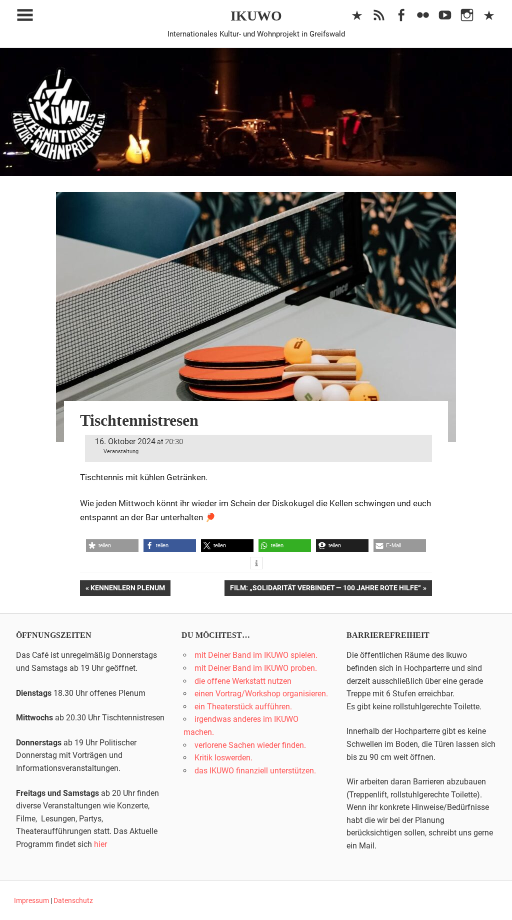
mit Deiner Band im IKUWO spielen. (256, 655)
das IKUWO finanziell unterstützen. (255, 770)
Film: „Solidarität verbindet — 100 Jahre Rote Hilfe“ (325, 589)
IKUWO (256, 16)
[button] (112, 545)
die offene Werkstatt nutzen (243, 681)
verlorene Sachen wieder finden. (250, 745)
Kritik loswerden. (223, 757)
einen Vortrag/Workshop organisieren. (261, 693)
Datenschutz (73, 900)
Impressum (31, 900)
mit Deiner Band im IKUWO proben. (255, 668)
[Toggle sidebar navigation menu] (25, 15)
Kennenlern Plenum (127, 589)
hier (100, 844)
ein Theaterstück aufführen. (243, 706)
